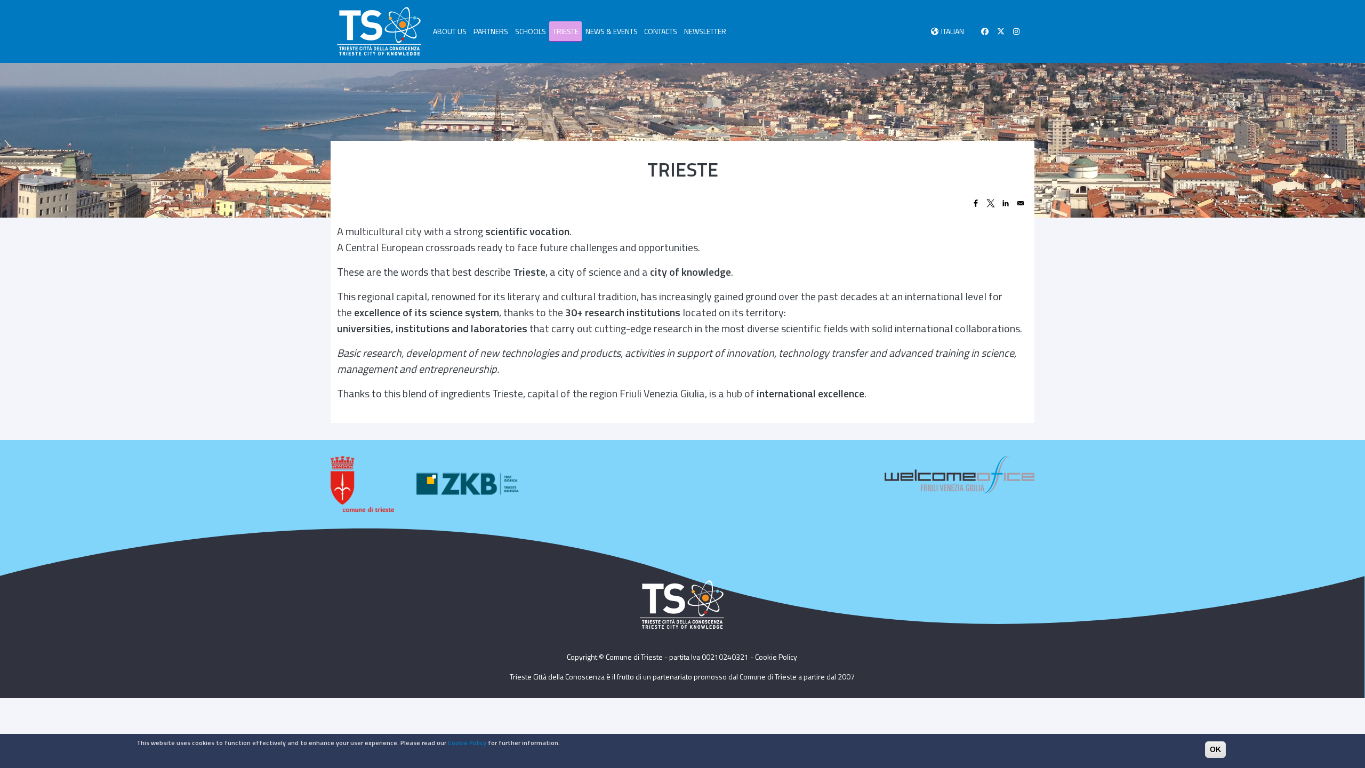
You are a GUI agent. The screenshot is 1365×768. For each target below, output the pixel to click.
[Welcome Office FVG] (959, 473)
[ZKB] (469, 484)
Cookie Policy (776, 656)
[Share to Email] (1020, 203)
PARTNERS (490, 31)
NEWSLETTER (705, 31)
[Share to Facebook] (975, 203)
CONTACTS (660, 31)
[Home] (379, 31)
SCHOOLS (530, 31)
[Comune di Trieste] (362, 484)
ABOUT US (450, 31)
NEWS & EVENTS (611, 31)
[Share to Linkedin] (1005, 203)
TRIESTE (566, 31)
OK (1215, 749)
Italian (952, 31)
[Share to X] (990, 203)
